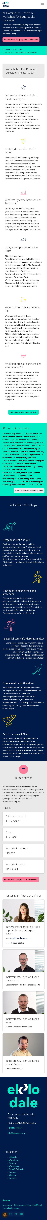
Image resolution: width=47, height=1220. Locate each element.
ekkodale (13, 1157)
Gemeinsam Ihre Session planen (29, 490)
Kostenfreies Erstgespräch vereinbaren (21, 39)
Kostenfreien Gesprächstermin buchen (20, 879)
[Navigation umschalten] (42, 4)
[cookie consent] (5, 1215)
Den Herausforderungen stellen (23, 412)
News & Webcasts (16, 1169)
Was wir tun (14, 1160)
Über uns (13, 1175)
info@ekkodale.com (18, 938)
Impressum (7, 1205)
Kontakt (12, 1178)
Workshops (14, 1166)
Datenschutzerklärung (23, 1205)
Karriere (12, 1172)
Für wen (12, 1163)
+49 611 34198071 (15, 1128)
